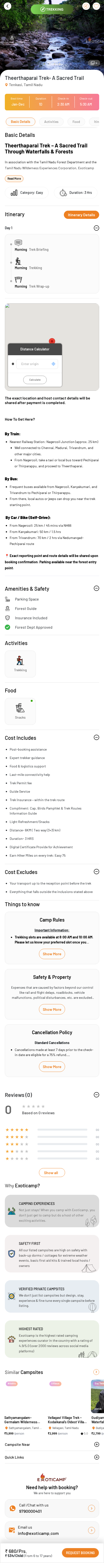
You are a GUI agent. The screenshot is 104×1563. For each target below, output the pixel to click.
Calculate (35, 379)
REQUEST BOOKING (80, 1553)
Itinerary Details (81, 214)
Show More (52, 953)
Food (76, 122)
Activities (51, 122)
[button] (44, 64)
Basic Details (20, 122)
